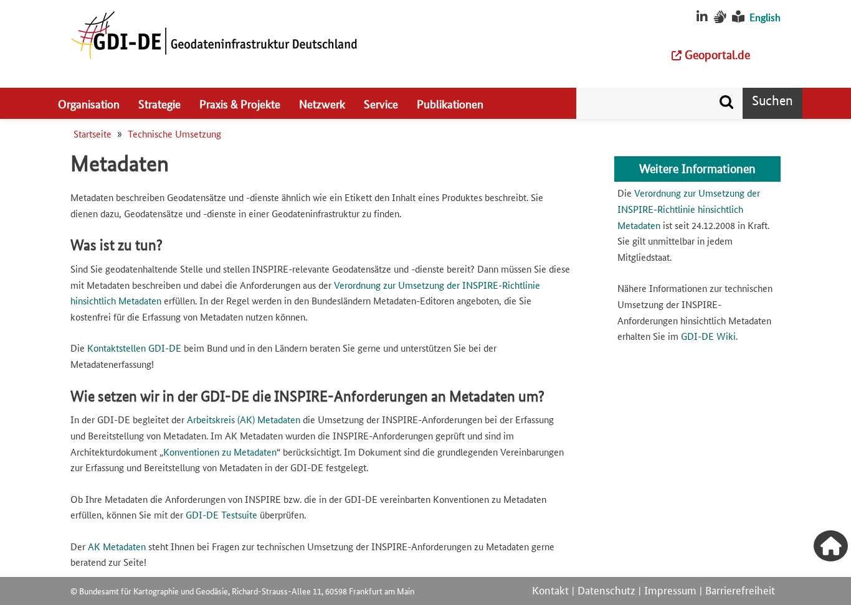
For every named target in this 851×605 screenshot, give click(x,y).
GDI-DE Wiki (708, 335)
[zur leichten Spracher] (738, 17)
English (765, 17)
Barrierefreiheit (740, 589)
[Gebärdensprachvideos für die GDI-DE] (720, 17)
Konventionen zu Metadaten (220, 451)
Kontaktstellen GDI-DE (134, 347)
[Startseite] (213, 34)
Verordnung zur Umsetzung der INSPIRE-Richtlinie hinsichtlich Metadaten (688, 208)
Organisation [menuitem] (89, 103)
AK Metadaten (117, 546)
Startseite (93, 133)
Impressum (670, 589)
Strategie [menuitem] (159, 103)
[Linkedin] (702, 17)
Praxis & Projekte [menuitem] (239, 103)
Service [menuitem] (381, 103)
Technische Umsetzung (174, 133)
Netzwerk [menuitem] (322, 103)
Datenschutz (606, 589)
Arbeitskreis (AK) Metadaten (243, 419)
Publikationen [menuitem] (450, 103)
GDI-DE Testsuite (221, 514)
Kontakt (550, 589)
